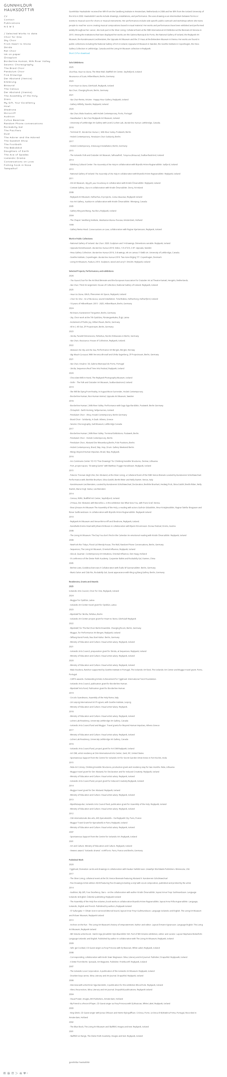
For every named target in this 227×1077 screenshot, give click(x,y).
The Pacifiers (12, 130)
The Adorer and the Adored (22, 137)
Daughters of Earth (16, 151)
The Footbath (13, 144)
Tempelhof (11, 168)
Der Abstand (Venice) (18, 78)
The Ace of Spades (16, 154)
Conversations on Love (19, 161)
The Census (11, 88)
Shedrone (10, 109)
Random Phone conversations (23, 123)
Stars (7, 99)
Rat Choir (10, 50)
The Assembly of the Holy (21, 95)
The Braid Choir (14, 68)
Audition (9, 116)
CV (6, 16)
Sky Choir (10, 40)
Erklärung (10, 82)
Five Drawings (13, 75)
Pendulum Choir (14, 71)
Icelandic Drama (14, 158)
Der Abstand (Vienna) (18, 92)
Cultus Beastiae (14, 120)
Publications (12, 23)
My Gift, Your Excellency (19, 102)
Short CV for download (79, 53)
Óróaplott (10, 57)
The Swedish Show (16, 140)
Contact (9, 19)
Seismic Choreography (19, 64)
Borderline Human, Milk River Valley (27, 61)
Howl (7, 106)
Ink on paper (12, 54)
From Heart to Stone (17, 43)
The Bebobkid (13, 147)
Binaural (9, 85)
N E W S (9, 26)
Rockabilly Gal (13, 127)
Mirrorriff (10, 113)
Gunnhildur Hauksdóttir (19, 7)
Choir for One (13, 37)
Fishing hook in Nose (17, 165)
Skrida (8, 47)
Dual (7, 133)
